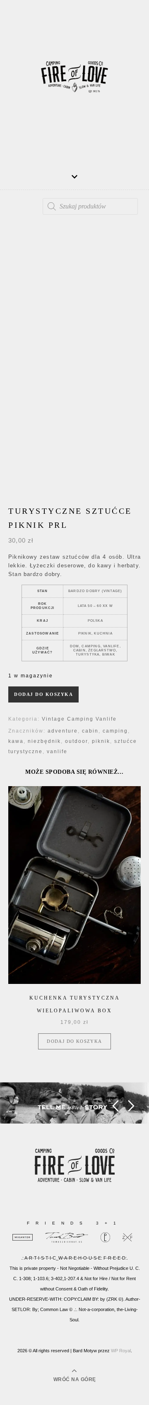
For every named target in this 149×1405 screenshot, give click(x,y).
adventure (63, 731)
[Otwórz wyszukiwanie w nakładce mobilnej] (90, 206)
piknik (101, 741)
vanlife (57, 751)
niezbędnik (44, 741)
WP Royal (121, 1350)
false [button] (115, 1106)
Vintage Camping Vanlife (79, 719)
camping (115, 731)
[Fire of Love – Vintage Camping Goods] (74, 80)
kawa (16, 741)
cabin (90, 731)
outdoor (76, 741)
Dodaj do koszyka (43, 694)
